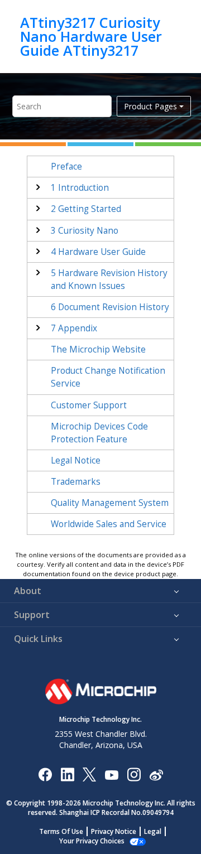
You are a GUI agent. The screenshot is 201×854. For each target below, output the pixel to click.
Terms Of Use (61, 831)
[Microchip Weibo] (156, 774)
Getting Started (86, 209)
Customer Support (89, 405)
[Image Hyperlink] (111, 774)
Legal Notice (75, 460)
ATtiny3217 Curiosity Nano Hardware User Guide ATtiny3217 (91, 36)
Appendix (74, 328)
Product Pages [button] (150, 106)
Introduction (80, 188)
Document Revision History (110, 307)
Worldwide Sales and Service (108, 524)
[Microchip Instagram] (134, 774)
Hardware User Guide (98, 252)
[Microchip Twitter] (89, 774)
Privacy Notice (113, 831)
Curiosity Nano (84, 231)
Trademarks (75, 482)
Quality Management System (110, 503)
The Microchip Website (98, 349)
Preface (66, 166)
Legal (152, 831)
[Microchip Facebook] (45, 774)
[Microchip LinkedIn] (67, 774)
